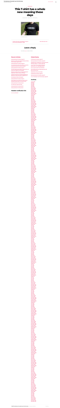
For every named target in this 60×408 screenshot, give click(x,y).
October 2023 (33, 118)
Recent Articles (15, 57)
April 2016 (32, 215)
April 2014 (32, 241)
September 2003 (33, 377)
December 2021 (33, 142)
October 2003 (33, 376)
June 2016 (32, 213)
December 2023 (33, 116)
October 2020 (33, 157)
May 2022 (32, 136)
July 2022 (32, 134)
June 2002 (32, 393)
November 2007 (33, 324)
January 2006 (33, 348)
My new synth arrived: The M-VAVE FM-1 (37, 67)
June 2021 (32, 148)
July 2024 (32, 108)
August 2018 (33, 185)
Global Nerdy (35, 57)
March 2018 (33, 190)
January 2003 (33, 386)
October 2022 (33, 131)
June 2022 (32, 135)
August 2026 (33, 81)
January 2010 (33, 296)
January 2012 (33, 270)
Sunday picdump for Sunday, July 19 (17, 86)
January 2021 (33, 154)
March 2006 (33, 346)
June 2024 (32, 109)
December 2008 (33, 310)
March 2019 (33, 177)
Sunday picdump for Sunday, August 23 (17, 59)
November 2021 (33, 143)
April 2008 (32, 319)
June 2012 (32, 265)
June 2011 (32, 278)
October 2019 (33, 170)
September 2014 (33, 236)
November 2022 (33, 130)
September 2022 (33, 132)
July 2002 (32, 392)
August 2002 (33, 391)
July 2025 (32, 95)
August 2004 (33, 366)
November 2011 (33, 272)
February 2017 (33, 204)
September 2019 (33, 171)
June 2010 (32, 291)
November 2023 (33, 117)
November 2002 (33, 388)
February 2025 (33, 101)
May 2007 (32, 331)
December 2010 (33, 284)
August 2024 (33, 107)
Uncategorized (30, 6)
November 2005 (33, 350)
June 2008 (32, 317)
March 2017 (33, 203)
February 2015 (33, 230)
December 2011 (33, 271)
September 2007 (33, 326)
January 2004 (33, 373)
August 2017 (33, 198)
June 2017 (32, 200)
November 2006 (33, 337)
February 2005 (33, 360)
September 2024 (33, 106)
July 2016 (32, 212)
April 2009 (32, 306)
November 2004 (33, 363)
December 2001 (33, 400)
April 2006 (32, 345)
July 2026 (32, 82)
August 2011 (33, 276)
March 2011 (32, 281)
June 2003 (32, 380)
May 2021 (32, 149)
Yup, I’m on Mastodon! (14, 92)
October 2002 (33, 389)
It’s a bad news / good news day (16, 84)
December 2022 (33, 129)
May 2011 (32, 279)
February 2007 (33, 334)
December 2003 (33, 374)
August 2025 (33, 94)
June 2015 (32, 226)
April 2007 (32, 332)
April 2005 (32, 358)
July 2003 (32, 379)
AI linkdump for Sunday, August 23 (37, 59)
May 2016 (32, 214)
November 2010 (33, 285)
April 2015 (32, 228)
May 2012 (32, 266)
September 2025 (33, 93)
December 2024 (33, 103)
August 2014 (33, 237)
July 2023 (32, 121)
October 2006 (33, 338)
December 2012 (33, 258)
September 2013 (33, 249)
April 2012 (32, 267)
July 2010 (32, 290)
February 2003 (33, 385)
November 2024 (33, 104)
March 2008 (33, 320)
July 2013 (32, 251)
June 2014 (32, 239)
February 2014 (33, 243)
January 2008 (33, 322)
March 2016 (33, 216)
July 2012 (32, 264)
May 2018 (32, 188)
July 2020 (32, 160)
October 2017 (33, 196)
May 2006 (32, 344)
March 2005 (33, 359)
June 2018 (32, 187)
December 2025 (33, 90)
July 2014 (32, 238)
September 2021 (33, 145)
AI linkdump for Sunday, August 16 (36, 73)
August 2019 (33, 172)
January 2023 (33, 128)
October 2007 (33, 325)
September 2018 (33, 184)
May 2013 (32, 253)
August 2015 (33, 224)
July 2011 (32, 277)
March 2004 (33, 372)
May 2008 (32, 318)
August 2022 (33, 133)
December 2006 (33, 336)
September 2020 (33, 158)
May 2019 (32, 175)
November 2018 (33, 182)
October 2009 (33, 299)
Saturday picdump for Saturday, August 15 (38, 75)
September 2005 (33, 352)
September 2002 (33, 390)
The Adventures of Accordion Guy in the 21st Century (13, 1)
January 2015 (33, 231)
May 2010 (32, 292)
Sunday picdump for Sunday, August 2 (17, 78)
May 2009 (32, 305)
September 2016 (33, 210)
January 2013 (33, 257)
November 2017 (33, 195)
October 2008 (33, 312)
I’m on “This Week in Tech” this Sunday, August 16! (39, 76)
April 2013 (32, 254)
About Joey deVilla (50, 1)
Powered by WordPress (32, 406)
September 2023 (33, 119)
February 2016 (33, 217)
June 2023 (32, 122)
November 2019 (33, 169)
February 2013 (33, 256)
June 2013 (32, 252)
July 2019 (32, 173)
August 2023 (33, 120)
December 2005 (33, 349)
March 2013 (33, 255)
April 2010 (32, 293)
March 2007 (33, 333)
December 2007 (33, 323)
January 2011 (33, 283)
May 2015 (32, 227)
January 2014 (33, 244)
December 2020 (33, 155)
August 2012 (33, 263)
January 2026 (33, 89)
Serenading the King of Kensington (17, 77)
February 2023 (33, 127)
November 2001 (33, 401)
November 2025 (33, 91)
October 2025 (33, 92)
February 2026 (33, 88)
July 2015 (32, 225)
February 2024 (33, 114)
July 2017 (32, 199)
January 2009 (33, 309)
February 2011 (33, 282)
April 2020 (32, 163)
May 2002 (32, 394)
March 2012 (33, 268)
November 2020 (33, 156)
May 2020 (32, 162)
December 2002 (33, 387)
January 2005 (33, 361)
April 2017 (32, 202)
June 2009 (32, 304)
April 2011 (32, 280)
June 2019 (32, 174)
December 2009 (33, 297)
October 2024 (33, 105)
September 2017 (33, 197)
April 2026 (32, 86)
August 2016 (33, 211)
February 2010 (33, 295)
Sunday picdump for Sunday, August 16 (17, 63)
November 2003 (33, 375)
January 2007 (33, 335)
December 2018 (33, 181)
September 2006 (33, 339)
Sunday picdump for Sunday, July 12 (17, 87)
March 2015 (33, 229)
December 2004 (33, 362)
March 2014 (33, 242)
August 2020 (33, 159)
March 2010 (33, 294)
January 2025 (33, 102)
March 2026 (33, 87)
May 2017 (32, 201)
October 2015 (33, 222)
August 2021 (33, 146)
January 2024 (33, 115)
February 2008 (33, 321)
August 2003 (33, 378)
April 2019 (32, 176)
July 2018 (32, 186)
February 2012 (33, 269)
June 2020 (32, 161)
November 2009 (33, 298)
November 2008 (33, 311)
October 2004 (33, 364)
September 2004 (33, 365)
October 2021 (33, 144)
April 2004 (32, 371)
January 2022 (33, 141)
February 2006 (33, 347)
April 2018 (32, 189)
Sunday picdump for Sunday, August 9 (17, 67)
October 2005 (33, 351)
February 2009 (33, 308)
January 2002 (33, 399)
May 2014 (32, 240)
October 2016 (33, 209)
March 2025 (33, 100)
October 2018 (33, 183)
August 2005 (33, 353)
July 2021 (32, 147)
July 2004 (32, 367)
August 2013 (33, 250)
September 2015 (33, 223)
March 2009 (33, 307)
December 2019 (33, 168)
